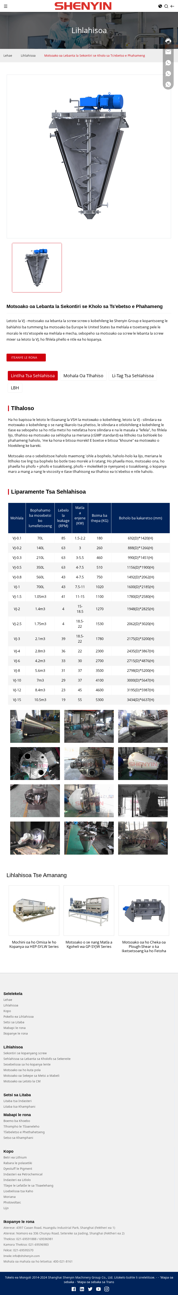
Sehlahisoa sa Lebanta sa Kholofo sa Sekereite (37, 1059)
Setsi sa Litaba (13, 1022)
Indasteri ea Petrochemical (23, 1174)
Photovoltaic (12, 1202)
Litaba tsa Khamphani (19, 1106)
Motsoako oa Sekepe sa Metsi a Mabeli (31, 1076)
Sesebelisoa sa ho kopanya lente (27, 1064)
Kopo (7, 1011)
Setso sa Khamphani (18, 1138)
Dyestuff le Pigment (17, 1169)
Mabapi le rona (14, 1028)
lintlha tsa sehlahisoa (33, 376)
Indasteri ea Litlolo (17, 1180)
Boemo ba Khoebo (16, 1121)
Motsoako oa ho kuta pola (22, 1070)
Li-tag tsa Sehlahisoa (133, 376)
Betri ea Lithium (15, 1157)
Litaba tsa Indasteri (17, 1101)
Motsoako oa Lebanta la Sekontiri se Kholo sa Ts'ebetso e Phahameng (94, 55)
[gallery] (35, 726)
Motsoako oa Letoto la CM (22, 1081)
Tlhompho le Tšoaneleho (21, 1126)
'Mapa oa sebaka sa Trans (95, 1282)
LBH (15, 388)
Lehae (7, 55)
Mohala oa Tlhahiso (83, 376)
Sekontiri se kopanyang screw (25, 1053)
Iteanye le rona (24, 357)
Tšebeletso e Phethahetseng (24, 1132)
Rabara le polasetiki (17, 1163)
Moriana (9, 1197)
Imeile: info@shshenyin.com (21, 1256)
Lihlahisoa (28, 55)
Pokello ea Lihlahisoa (18, 1016)
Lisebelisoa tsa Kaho (18, 1191)
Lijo (5, 1208)
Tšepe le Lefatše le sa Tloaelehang (28, 1185)
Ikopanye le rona (15, 1033)
